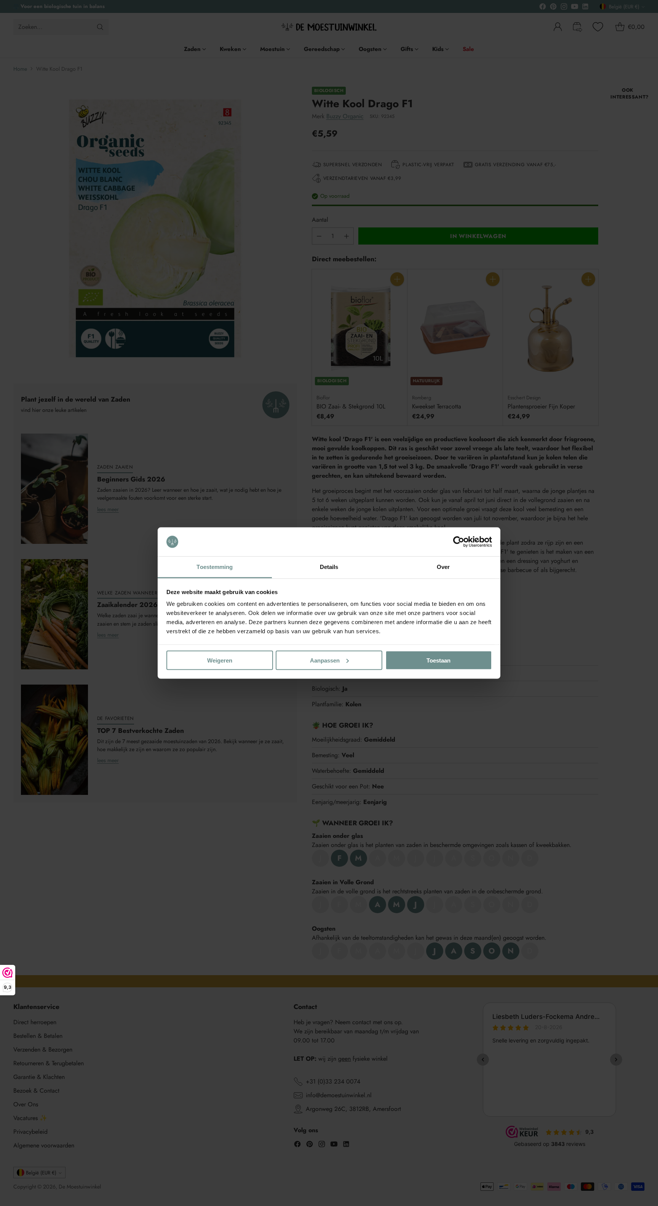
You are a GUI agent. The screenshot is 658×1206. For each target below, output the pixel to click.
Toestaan (438, 660)
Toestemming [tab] (214, 567)
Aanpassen (325, 660)
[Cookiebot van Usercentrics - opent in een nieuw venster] (458, 542)
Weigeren (219, 660)
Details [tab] (329, 567)
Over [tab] (443, 567)
